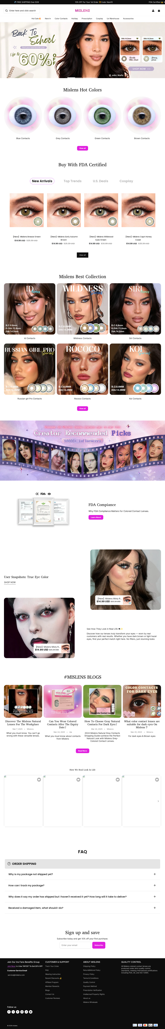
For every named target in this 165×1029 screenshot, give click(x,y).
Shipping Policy (89, 966)
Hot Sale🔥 (36, 18)
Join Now (11, 966)
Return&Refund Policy (91, 970)
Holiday (74, 18)
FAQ (47, 970)
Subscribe (99, 945)
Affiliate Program (51, 982)
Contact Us (49, 994)
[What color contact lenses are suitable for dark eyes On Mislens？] (142, 701)
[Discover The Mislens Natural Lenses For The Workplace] (23, 701)
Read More (82, 751)
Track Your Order (52, 966)
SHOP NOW (10, 582)
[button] (158, 801)
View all (82, 148)
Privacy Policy (88, 974)
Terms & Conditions (90, 978)
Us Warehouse (113, 18)
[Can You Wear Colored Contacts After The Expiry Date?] (63, 701)
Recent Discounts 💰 (53, 978)
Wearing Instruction (53, 974)
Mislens (30, 729)
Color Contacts (61, 18)
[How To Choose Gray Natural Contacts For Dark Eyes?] (102, 701)
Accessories (128, 18)
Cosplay (99, 18)
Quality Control (89, 982)
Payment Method (90, 986)
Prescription (87, 18)
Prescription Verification (92, 990)
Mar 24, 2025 (59, 732)
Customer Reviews (52, 998)
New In (48, 18)
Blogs (47, 990)
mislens (15, 1025)
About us (86, 998)
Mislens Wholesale (90, 1002)
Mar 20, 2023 (136, 732)
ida (70, 732)
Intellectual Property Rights (94, 994)
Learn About (96, 517)
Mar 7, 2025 (17, 729)
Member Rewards (52, 986)
